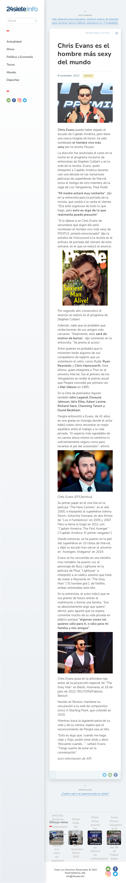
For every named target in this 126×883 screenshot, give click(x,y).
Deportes (13, 80)
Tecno (11, 65)
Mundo (11, 72)
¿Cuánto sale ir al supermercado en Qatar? (85, 794)
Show (10, 49)
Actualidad (14, 42)
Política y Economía (20, 57)
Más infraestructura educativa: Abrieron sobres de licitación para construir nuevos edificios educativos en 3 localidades (85, 21)
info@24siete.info (75, 876)
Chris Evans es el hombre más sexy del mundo (84, 54)
